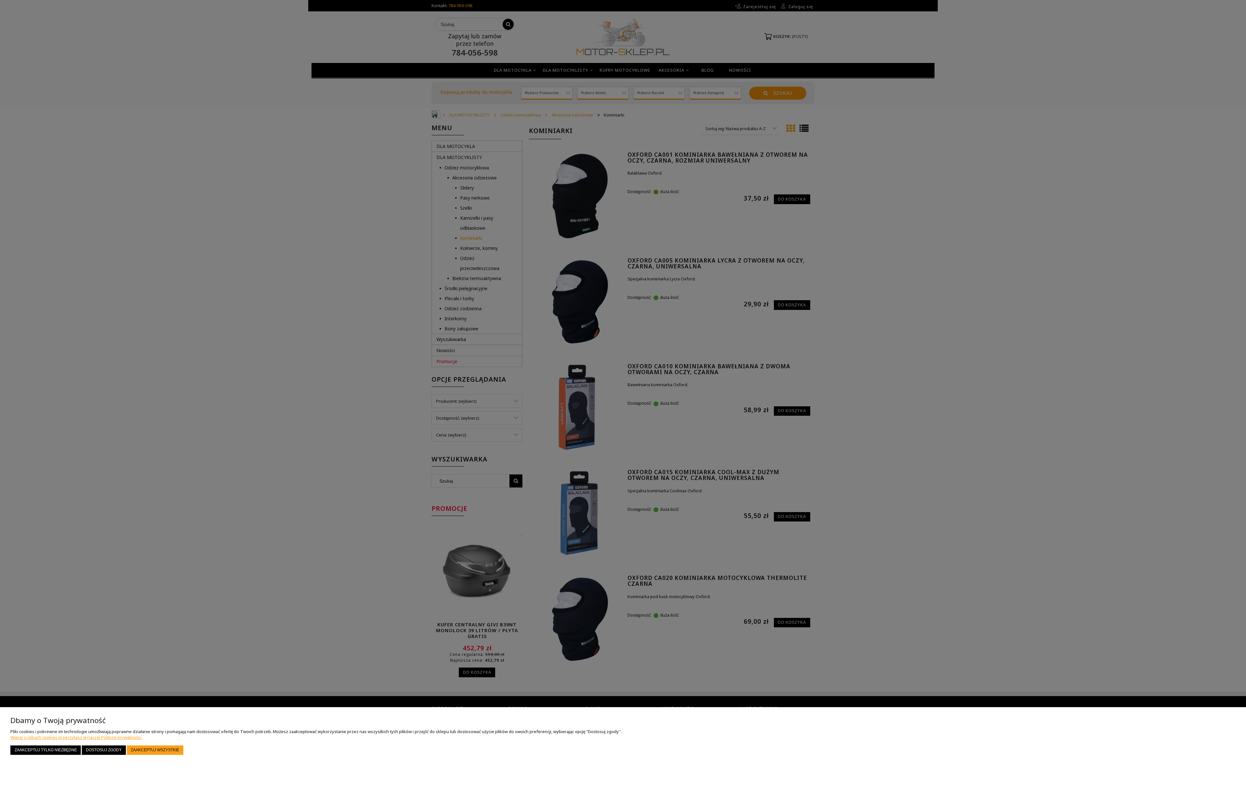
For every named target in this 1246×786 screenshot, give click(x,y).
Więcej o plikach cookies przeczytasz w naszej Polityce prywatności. (76, 737)
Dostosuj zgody (104, 750)
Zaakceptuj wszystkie (155, 750)
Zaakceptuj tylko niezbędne (46, 750)
